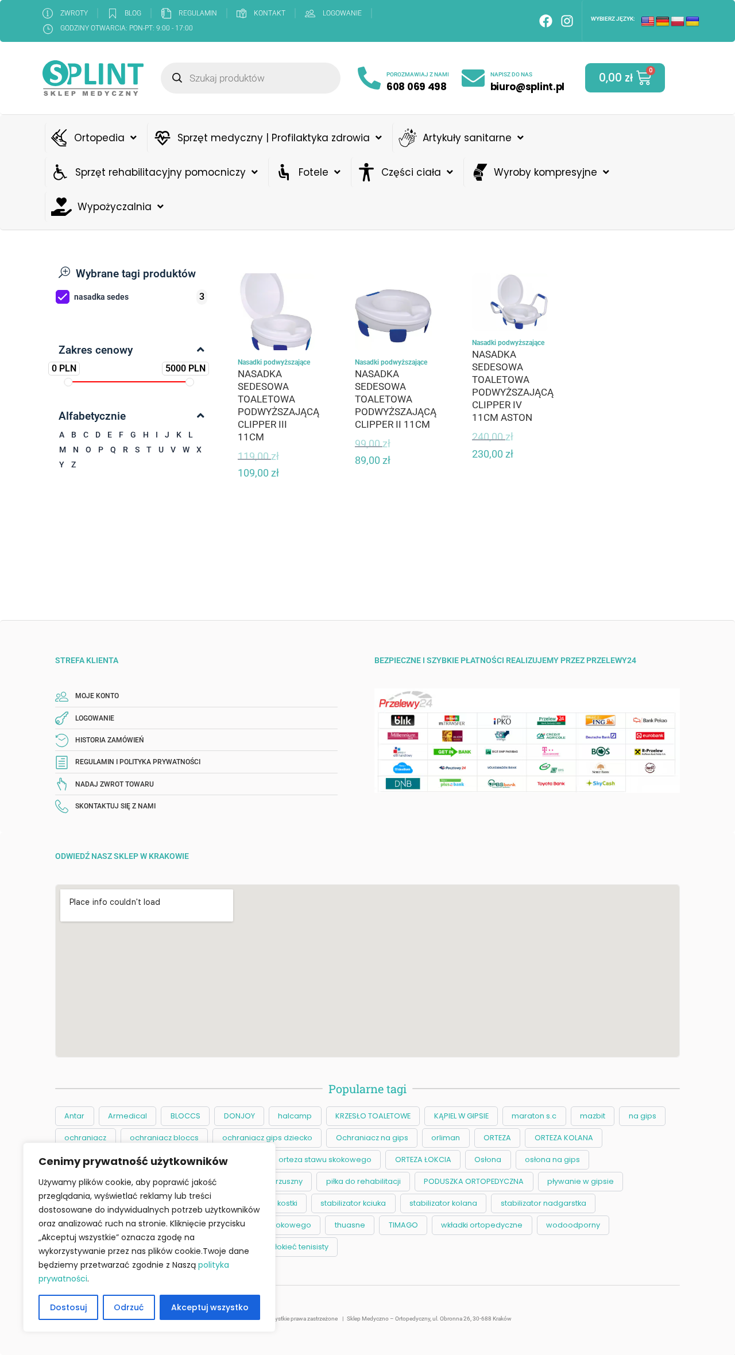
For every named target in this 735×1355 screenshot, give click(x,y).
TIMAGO (403, 1225)
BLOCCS (185, 1116)
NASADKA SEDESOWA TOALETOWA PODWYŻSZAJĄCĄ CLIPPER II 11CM (395, 399)
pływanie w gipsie (580, 1181)
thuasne (350, 1225)
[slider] (68, 382)
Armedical (127, 1116)
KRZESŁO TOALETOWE (373, 1116)
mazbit (592, 1116)
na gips (642, 1116)
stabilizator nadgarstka (543, 1203)
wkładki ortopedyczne (482, 1225)
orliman (445, 1138)
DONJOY (239, 1116)
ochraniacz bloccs (164, 1138)
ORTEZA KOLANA (564, 1138)
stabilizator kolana (443, 1203)
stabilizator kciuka (353, 1203)
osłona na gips (552, 1159)
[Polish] (677, 22)
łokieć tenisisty (301, 1247)
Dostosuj (68, 1307)
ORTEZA (497, 1138)
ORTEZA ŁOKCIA (423, 1159)
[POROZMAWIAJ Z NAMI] (369, 78)
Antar (74, 1116)
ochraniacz (85, 1138)
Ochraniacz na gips (372, 1138)
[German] (663, 22)
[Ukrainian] (692, 22)
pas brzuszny (278, 1181)
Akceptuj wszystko (210, 1307)
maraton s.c (534, 1116)
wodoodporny (573, 1225)
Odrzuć (129, 1307)
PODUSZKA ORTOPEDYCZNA (474, 1181)
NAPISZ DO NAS (511, 74)
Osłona (487, 1159)
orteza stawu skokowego (325, 1159)
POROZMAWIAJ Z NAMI (417, 74)
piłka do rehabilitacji (363, 1181)
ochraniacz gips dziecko (267, 1138)
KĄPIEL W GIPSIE (461, 1116)
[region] (149, 1237)
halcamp (295, 1116)
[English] (648, 22)
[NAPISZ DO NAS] (473, 78)
